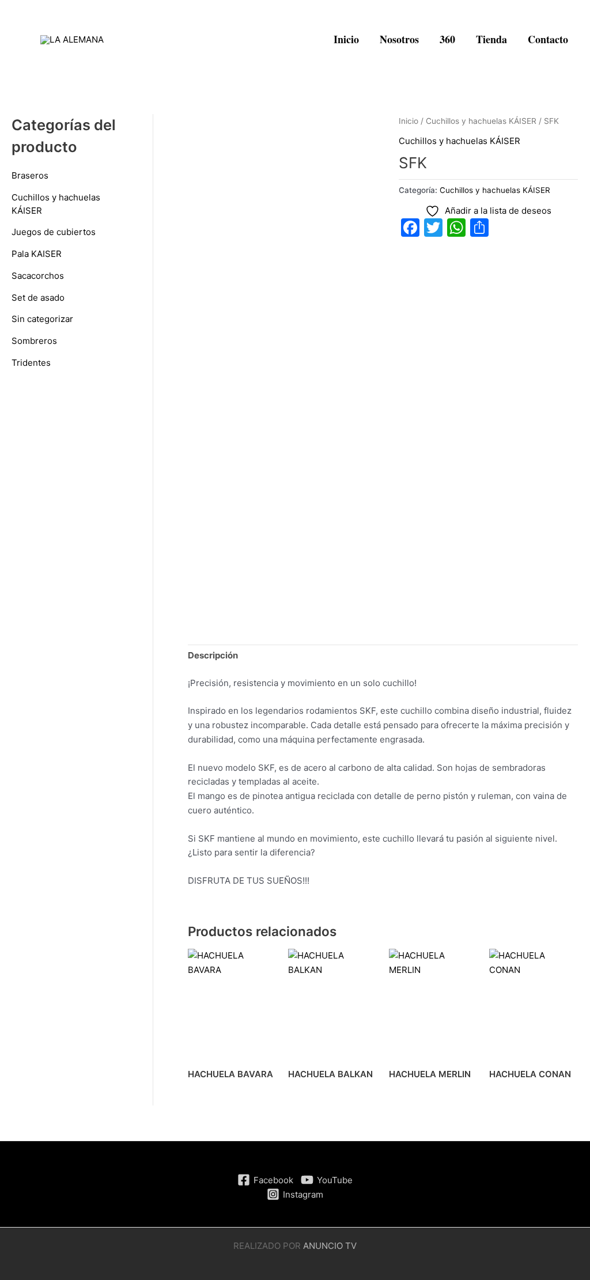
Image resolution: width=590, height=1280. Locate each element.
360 (447, 39)
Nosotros (399, 39)
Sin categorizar (42, 318)
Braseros (30, 175)
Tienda (491, 39)
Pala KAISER (37, 253)
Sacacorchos (38, 275)
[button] (308, 40)
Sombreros (34, 340)
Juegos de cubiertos (54, 231)
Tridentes (31, 362)
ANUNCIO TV (330, 1245)
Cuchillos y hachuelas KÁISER (481, 121)
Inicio (346, 39)
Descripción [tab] (213, 655)
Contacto (548, 39)
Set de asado (38, 297)
